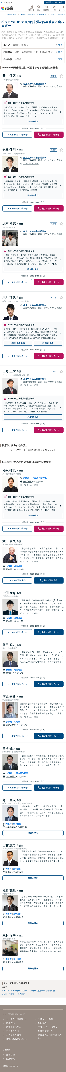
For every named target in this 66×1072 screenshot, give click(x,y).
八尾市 (17, 722)
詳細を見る (33, 833)
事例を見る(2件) (18, 343)
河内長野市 (15, 991)
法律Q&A (10, 1023)
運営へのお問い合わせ (16, 1039)
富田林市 (5, 991)
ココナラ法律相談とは (16, 1019)
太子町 (4, 994)
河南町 (11, 994)
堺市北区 (17, 824)
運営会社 (10, 1055)
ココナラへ (7, 3)
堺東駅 (9, 569)
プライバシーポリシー (48, 1027)
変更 (60, 45)
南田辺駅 (27, 481)
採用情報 (10, 1059)
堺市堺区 (18, 566)
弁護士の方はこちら (54, 2)
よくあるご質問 (13, 1035)
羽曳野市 (32, 991)
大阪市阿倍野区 (40, 478)
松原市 (26, 84)
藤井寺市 (41, 991)
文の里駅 (10, 776)
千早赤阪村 (20, 994)
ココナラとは (12, 1031)
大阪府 (26, 478)
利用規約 (42, 1023)
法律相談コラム (13, 1027)
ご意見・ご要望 (45, 1019)
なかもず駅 (11, 827)
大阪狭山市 (51, 991)
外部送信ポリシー (46, 1031)
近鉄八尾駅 (11, 725)
